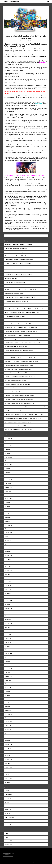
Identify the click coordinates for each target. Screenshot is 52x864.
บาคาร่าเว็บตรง (38, 103)
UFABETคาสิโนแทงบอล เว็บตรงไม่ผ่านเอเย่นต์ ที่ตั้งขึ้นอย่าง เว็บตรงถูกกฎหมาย (21, 373)
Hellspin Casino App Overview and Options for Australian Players (19, 259)
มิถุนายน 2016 (8, 718)
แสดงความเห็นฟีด (9, 840)
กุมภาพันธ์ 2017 (8, 687)
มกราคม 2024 (8, 449)
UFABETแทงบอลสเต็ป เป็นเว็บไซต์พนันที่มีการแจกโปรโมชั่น (17, 388)
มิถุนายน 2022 (8, 483)
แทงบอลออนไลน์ (8, 824)
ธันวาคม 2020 (8, 551)
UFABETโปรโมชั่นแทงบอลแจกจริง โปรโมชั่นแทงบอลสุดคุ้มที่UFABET (19, 354)
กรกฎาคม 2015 (8, 759)
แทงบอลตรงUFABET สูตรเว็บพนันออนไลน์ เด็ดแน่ (15, 380)
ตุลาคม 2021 (8, 513)
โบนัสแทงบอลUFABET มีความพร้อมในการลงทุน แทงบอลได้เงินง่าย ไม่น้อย (20, 357)
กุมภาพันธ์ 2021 (8, 544)
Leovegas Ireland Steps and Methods (13, 286)
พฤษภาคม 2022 (8, 487)
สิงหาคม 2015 (8, 755)
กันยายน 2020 (8, 563)
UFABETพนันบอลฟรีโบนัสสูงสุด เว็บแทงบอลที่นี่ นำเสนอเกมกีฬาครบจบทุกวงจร (21, 331)
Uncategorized (8, 798)
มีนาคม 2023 (8, 460)
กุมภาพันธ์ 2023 (8, 464)
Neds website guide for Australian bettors (14, 293)
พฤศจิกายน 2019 (8, 600)
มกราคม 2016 (8, 736)
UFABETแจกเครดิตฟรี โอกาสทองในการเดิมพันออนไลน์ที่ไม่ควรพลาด (19, 395)
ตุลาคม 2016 (8, 702)
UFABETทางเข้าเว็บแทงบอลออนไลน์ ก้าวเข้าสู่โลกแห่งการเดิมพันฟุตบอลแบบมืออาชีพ (22, 342)
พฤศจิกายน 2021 (8, 510)
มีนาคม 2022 (8, 495)
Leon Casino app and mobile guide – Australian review (16, 270)
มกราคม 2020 (8, 593)
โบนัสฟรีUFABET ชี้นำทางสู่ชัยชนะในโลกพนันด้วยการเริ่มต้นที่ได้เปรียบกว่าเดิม (21, 361)
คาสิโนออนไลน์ (8, 809)
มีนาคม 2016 (8, 729)
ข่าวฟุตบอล (7, 805)
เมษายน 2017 (8, 680)
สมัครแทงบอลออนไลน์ (9, 817)
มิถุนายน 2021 (8, 529)
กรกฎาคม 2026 (8, 438)
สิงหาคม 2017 (8, 665)
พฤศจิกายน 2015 (8, 744)
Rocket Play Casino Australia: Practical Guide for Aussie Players (18, 274)
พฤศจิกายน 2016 (8, 699)
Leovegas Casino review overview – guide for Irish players (17, 304)
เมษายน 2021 (8, 536)
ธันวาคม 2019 (8, 597)
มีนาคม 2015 (8, 774)
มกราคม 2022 (8, 502)
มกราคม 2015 (8, 782)
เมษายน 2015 (8, 770)
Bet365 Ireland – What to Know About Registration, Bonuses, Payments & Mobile (22, 312)
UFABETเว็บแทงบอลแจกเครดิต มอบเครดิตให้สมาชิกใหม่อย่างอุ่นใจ (19, 399)
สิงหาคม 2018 (8, 619)
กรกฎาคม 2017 (8, 668)
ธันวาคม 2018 (8, 604)
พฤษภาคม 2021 (8, 532)
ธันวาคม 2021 (8, 506)
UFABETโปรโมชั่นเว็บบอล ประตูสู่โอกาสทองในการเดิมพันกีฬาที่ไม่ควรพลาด (20, 403)
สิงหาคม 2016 (8, 710)
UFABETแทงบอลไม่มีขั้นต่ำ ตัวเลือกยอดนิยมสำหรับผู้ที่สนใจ (17, 384)
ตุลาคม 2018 (8, 612)
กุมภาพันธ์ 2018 (8, 642)
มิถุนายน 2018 (8, 627)
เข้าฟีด (6, 837)
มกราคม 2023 (8, 468)
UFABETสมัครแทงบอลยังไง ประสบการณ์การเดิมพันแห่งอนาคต (18, 422)
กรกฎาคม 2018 (8, 623)
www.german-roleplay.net (8, 856)
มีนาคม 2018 (8, 638)
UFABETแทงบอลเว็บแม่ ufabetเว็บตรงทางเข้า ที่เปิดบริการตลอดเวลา (19, 425)
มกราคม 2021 (8, 547)
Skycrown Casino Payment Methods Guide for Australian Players (18, 244)
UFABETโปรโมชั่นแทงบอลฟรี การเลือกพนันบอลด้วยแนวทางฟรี (18, 369)
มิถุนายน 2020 (8, 574)
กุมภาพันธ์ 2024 (8, 445)
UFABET (7, 790)
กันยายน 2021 (8, 517)
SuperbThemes (35, 862)
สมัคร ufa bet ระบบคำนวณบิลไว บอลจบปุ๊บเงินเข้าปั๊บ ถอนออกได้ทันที (19, 320)
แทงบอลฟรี (7, 821)
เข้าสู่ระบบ (7, 833)
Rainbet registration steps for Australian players (15, 252)
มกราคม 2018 (8, 646)
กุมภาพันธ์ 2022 (8, 498)
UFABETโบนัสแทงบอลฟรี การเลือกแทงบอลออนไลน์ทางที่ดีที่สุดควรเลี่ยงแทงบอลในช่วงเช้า (23, 418)
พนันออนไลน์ (8, 813)
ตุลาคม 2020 (8, 559)
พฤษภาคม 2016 (8, 721)
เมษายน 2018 (8, 634)
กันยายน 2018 (8, 615)
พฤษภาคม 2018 (8, 631)
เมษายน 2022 (8, 491)
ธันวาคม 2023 (8, 453)
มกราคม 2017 (8, 691)
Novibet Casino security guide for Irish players (15, 316)
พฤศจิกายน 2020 (8, 555)
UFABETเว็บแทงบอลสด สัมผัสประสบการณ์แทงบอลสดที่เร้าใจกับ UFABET (20, 376)
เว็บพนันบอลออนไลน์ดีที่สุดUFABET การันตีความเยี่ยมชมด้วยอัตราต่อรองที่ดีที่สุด (21, 339)
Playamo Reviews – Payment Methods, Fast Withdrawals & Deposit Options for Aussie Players (25, 308)
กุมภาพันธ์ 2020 (8, 589)
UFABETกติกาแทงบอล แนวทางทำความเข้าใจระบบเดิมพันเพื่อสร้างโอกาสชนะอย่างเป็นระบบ (24, 414)
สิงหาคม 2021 (8, 521)
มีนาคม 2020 (8, 585)
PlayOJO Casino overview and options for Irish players (16, 301)
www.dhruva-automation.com (8, 853)
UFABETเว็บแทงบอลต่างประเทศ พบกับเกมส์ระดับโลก (16, 410)
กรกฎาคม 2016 (8, 714)
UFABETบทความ (8, 794)
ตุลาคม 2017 (8, 657)
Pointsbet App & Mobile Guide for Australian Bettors (16, 248)
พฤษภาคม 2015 (8, 767)
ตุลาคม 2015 (8, 748)
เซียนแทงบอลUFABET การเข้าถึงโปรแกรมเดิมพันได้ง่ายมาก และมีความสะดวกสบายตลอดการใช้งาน (25, 407)
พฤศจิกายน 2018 (8, 608)
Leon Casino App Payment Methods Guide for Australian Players (18, 267)
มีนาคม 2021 (8, 540)
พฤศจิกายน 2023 (8, 457)
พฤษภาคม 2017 (8, 676)
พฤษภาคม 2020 (8, 578)
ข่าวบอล (7, 802)
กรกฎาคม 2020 (8, 570)
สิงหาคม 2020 (8, 566)
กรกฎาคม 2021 (8, 525)
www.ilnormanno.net (7, 851)
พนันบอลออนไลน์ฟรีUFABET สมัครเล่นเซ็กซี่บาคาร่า (16, 346)
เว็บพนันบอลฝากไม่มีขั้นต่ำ (11, 1)
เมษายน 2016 (8, 725)
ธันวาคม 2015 (8, 740)
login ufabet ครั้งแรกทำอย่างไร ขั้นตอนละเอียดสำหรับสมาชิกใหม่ (18, 323)
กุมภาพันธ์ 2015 (8, 778)
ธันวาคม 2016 (8, 695)
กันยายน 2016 (8, 706)
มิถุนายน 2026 (8, 442)
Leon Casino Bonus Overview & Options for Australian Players (18, 263)
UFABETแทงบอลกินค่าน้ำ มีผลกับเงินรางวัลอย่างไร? (15, 391)
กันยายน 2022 (8, 472)
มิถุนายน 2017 (8, 672)
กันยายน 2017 (8, 661)
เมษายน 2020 (8, 581)
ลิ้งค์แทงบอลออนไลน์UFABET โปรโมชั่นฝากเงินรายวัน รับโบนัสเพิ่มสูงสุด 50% (21, 327)
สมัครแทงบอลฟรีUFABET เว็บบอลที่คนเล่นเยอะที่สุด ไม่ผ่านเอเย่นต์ (19, 429)
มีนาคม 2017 (8, 683)
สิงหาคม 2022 (8, 476)
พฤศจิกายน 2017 (8, 653)
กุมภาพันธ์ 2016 (8, 733)
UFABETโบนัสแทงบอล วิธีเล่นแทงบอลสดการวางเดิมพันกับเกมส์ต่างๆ (19, 365)
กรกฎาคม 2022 (8, 479)
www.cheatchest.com (7, 854)
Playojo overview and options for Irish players (15, 282)
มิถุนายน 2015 (8, 763)
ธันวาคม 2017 (8, 649)
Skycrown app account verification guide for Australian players (18, 255)
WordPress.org (8, 844)
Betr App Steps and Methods (11, 278)
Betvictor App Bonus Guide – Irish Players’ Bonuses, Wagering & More (20, 297)
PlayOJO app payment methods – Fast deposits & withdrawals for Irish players (21, 289)
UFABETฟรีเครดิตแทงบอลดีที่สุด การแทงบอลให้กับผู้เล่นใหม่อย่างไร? (19, 350)
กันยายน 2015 (8, 752)
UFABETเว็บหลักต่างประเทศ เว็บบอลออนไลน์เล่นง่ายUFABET (17, 335)
